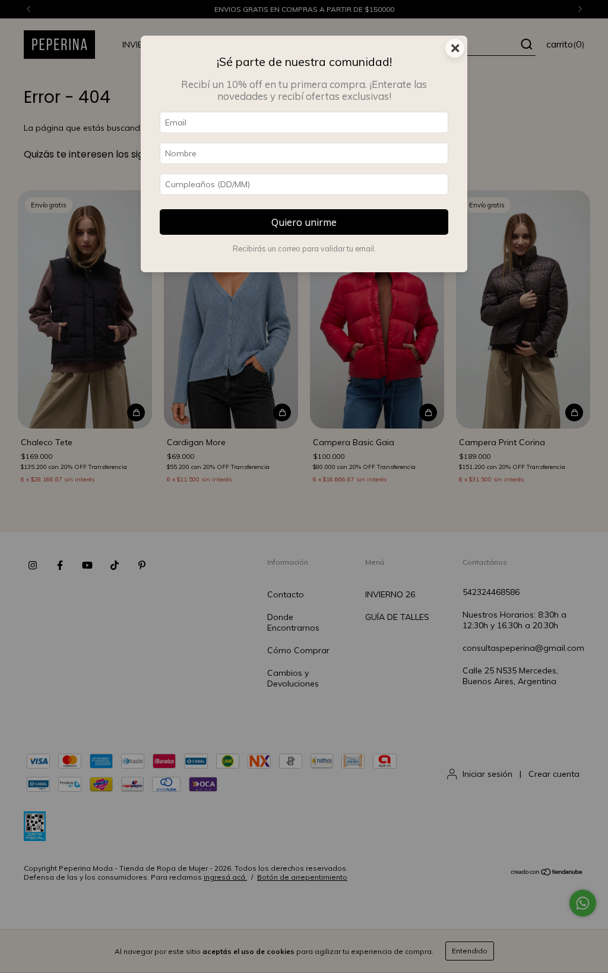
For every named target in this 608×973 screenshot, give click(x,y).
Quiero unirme (304, 222)
